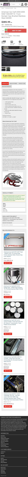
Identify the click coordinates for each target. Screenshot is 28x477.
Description (5, 83)
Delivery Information (5, 443)
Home (2, 8)
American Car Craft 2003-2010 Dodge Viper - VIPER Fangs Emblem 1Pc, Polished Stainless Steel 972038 (13, 287)
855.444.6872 (11, 0)
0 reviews (10, 36)
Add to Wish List (6, 37)
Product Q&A (22, 83)
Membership (3, 472)
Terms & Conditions (4, 446)
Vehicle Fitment (13, 83)
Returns (2, 453)
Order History (3, 468)
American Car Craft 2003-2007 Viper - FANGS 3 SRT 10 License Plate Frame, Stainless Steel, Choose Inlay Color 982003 (13, 254)
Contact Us (18, 0)
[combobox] (14, 225)
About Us (3, 442)
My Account (3, 467)
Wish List (2, 470)
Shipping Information (5, 438)
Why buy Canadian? (4, 441)
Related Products (6, 86)
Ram (15, 8)
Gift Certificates (4, 459)
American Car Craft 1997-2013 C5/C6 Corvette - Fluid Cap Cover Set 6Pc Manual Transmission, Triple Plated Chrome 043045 (13, 322)
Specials (2, 461)
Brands (2, 458)
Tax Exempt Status (4, 439)
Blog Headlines (4, 462)
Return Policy (3, 437)
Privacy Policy (3, 445)
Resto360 (3, 435)
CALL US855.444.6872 (21, 44)
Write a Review (16, 36)
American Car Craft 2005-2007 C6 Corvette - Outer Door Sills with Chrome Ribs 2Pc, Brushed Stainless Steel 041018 (13, 359)
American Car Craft (9, 8)
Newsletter (3, 471)
